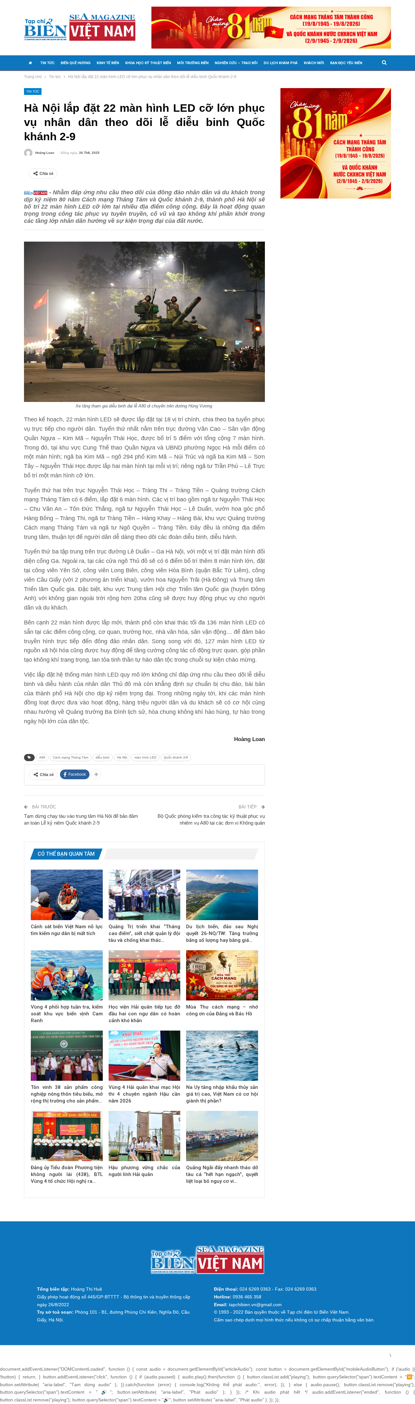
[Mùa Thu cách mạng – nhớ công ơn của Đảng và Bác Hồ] (222, 975)
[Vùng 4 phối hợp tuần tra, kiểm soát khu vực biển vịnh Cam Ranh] (67, 975)
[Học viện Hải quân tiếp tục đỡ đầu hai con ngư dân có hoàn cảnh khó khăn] (145, 975)
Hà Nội (122, 757)
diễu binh (103, 757)
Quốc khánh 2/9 (176, 757)
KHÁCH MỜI (314, 63)
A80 (42, 757)
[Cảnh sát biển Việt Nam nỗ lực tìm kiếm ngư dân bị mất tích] (67, 895)
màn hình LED (145, 757)
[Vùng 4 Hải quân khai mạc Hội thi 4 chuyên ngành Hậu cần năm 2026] (145, 1056)
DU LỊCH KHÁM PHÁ (281, 63)
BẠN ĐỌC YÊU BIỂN (346, 63)
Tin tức (32, 91)
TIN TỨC (47, 63)
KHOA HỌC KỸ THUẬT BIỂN (148, 63)
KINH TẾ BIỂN (108, 63)
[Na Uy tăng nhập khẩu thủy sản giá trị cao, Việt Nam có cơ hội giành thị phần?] (222, 1056)
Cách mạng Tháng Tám (70, 757)
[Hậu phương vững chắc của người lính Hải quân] (145, 1136)
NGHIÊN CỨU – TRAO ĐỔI (236, 63)
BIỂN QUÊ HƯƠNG (75, 63)
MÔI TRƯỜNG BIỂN (192, 63)
